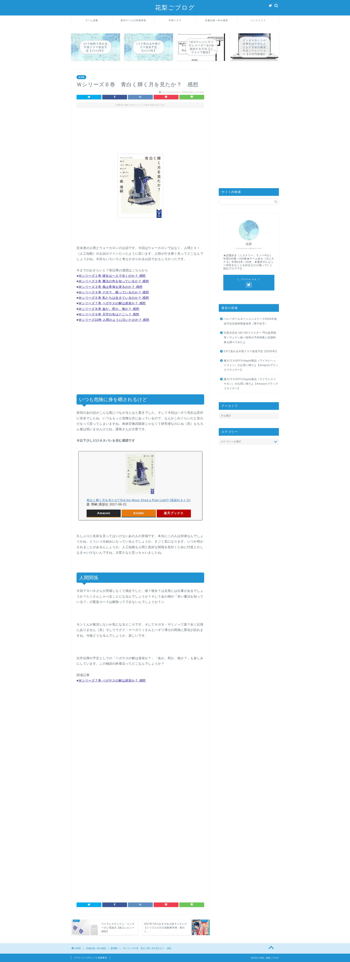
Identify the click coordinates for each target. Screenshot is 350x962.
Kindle (138, 513)
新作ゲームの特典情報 (133, 20)
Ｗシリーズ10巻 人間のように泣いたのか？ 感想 (114, 320)
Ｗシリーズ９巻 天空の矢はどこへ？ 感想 (109, 314)
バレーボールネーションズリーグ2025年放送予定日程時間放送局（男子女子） (250, 321)
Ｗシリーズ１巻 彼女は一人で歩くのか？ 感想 (112, 276)
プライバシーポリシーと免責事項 (90, 958)
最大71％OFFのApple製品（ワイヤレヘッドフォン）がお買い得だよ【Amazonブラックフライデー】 (251, 365)
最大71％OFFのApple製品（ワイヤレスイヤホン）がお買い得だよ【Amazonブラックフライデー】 (251, 384)
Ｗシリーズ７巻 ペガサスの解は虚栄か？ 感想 (112, 303)
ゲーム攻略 (91, 20)
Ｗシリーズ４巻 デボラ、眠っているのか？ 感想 (114, 292)
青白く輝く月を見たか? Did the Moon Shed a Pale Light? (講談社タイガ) (138, 500)
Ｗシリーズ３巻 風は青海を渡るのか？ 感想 (111, 287)
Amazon (103, 513)
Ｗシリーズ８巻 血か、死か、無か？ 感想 (109, 309)
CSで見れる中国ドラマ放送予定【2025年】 (251, 351)
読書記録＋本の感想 (216, 20)
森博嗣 (81, 77)
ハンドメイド (258, 20)
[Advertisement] (140, 127)
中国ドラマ (175, 20)
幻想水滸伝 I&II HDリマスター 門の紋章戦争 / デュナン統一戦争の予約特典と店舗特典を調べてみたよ (250, 337)
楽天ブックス (174, 513)
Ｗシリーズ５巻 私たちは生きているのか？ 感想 (114, 298)
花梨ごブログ (175, 7)
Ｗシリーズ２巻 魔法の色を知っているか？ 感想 (114, 281)
